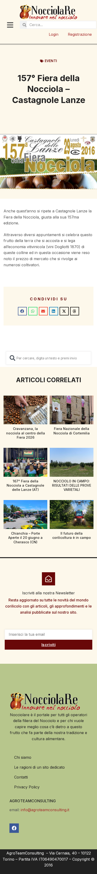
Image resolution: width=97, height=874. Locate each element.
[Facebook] (14, 828)
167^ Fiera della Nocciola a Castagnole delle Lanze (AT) (25, 485)
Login (53, 34)
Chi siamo (22, 757)
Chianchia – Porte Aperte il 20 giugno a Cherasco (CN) (25, 537)
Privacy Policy (27, 787)
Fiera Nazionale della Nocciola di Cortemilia (71, 431)
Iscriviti (48, 644)
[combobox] (48, 358)
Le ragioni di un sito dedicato (39, 767)
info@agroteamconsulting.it (45, 809)
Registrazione (80, 34)
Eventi (51, 61)
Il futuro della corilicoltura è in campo (71, 535)
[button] (22, 311)
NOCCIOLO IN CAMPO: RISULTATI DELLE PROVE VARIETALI (71, 485)
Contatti (21, 777)
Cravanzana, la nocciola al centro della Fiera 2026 (25, 433)
